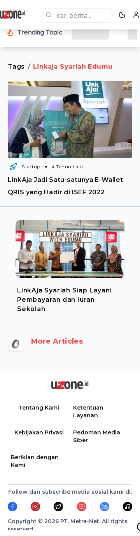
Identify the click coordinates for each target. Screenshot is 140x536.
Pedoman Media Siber (96, 436)
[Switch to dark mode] (122, 15)
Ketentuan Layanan (88, 411)
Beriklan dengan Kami (35, 461)
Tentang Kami (39, 407)
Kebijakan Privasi (39, 432)
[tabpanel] (70, 264)
